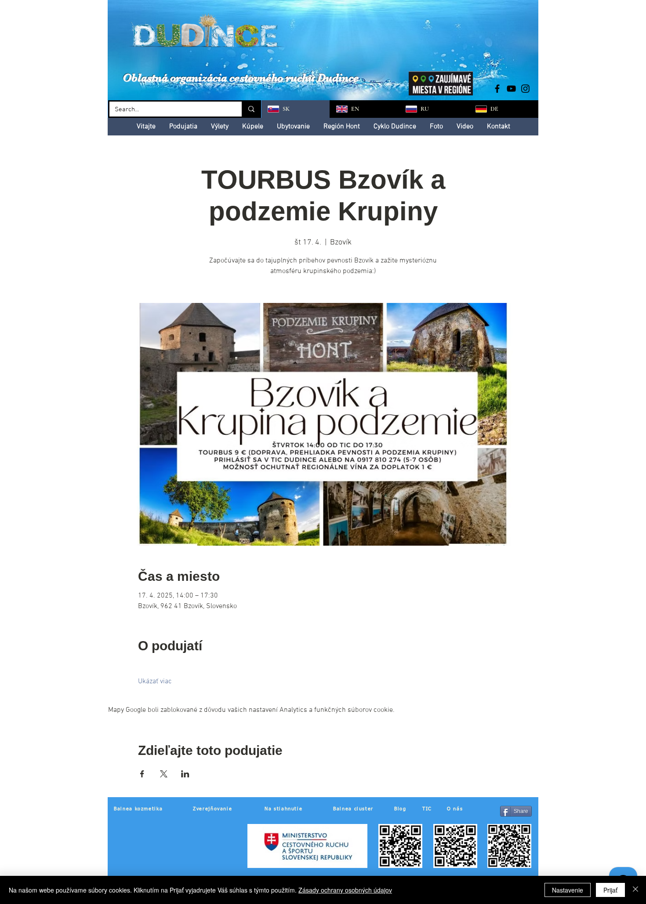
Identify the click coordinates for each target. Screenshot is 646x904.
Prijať (610, 890)
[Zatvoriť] (635, 890)
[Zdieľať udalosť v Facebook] (142, 773)
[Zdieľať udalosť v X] (164, 773)
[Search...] (251, 109)
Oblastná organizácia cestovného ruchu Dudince (241, 77)
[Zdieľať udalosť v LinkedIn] (185, 773)
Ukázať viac (155, 681)
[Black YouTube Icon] (511, 88)
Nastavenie (567, 890)
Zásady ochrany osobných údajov (345, 890)
